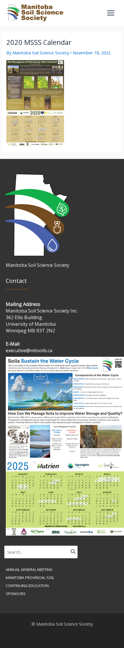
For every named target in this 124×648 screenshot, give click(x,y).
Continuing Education (27, 585)
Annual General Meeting (29, 569)
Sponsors (16, 593)
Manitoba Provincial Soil (30, 577)
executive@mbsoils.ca (29, 350)
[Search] (73, 552)
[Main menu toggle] (110, 12)
